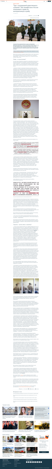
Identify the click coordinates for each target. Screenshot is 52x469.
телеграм (22, 52)
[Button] (30, 15)
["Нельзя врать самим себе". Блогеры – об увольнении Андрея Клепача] (26, 425)
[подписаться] (41, 462)
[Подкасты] (39, 462)
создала (22, 375)
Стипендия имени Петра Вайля (7, 463)
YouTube (15, 52)
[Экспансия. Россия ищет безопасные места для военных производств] (10, 425)
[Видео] (44, 1)
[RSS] (37, 462)
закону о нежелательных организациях (25, 386)
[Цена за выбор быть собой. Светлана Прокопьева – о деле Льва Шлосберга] (26, 411)
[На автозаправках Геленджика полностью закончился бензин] (20, 439)
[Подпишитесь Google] (26, 462)
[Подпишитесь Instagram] (35, 462)
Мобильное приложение (6, 461)
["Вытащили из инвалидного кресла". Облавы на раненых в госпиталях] (31, 450)
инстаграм (18, 52)
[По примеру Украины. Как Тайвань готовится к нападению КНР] (41, 425)
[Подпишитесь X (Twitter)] (30, 462)
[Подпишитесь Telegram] (34, 462)
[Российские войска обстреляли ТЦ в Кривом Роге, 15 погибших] (20, 450)
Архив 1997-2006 (5, 464)
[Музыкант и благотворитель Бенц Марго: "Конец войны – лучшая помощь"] (10, 411)
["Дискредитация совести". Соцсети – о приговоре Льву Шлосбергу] (8, 439)
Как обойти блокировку (17, 463)
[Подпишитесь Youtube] (32, 462)
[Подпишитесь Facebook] (28, 462)
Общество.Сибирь (16, 3)
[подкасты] (46, 1)
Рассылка (15, 464)
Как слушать (16, 461)
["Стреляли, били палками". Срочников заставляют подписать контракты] (31, 439)
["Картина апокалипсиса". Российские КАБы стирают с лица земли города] (8, 450)
